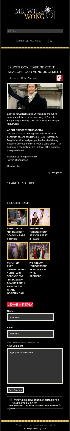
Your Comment (15, 345)
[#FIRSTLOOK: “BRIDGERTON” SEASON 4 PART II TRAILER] (16, 217)
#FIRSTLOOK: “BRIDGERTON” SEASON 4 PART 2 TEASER (38, 233)
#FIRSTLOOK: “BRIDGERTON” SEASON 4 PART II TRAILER (16, 233)
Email (10, 327)
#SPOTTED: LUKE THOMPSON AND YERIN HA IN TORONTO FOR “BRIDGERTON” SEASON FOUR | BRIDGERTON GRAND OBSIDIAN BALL (16, 278)
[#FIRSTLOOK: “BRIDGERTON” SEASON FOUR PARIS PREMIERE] (38, 251)
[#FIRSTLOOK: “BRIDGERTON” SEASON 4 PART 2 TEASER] (38, 217)
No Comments (31, 77)
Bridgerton (57, 172)
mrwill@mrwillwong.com (35, 428)
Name (11, 311)
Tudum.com (13, 124)
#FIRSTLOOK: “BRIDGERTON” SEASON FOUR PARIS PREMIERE (38, 269)
